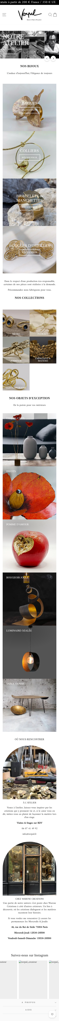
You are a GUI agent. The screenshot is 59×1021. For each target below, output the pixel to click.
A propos (29, 1002)
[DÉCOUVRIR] (29, 107)
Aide (28, 1010)
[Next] (53, 58)
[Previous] (47, 58)
